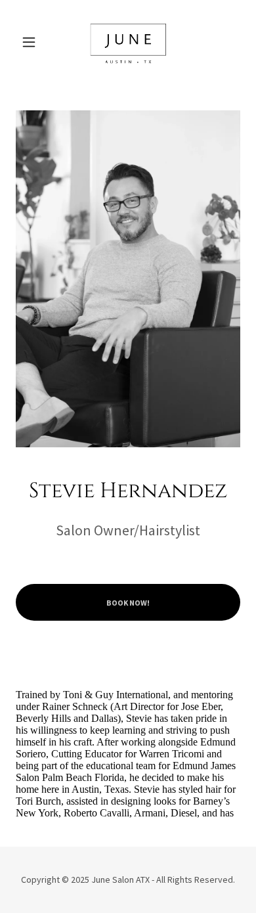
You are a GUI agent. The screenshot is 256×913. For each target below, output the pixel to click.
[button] (32, 42)
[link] (128, 42)
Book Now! (128, 603)
